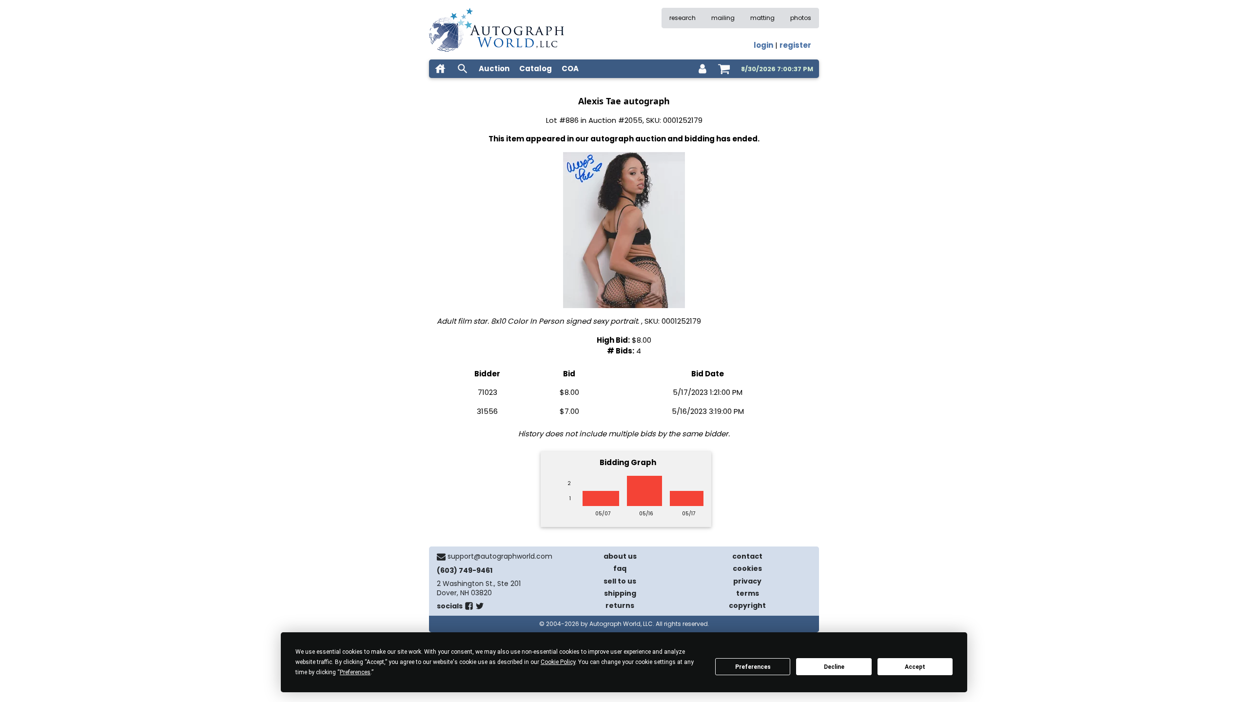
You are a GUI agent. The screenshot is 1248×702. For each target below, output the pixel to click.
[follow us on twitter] (479, 608)
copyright (747, 605)
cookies (747, 568)
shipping (620, 593)
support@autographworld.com (500, 556)
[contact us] (441, 556)
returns (619, 605)
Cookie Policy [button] (558, 662)
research (682, 18)
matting (762, 18)
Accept (915, 666)
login (763, 45)
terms (747, 593)
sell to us (620, 581)
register (795, 45)
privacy (747, 581)
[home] (440, 68)
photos (800, 18)
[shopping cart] (724, 68)
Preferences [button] (355, 672)
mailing (723, 18)
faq (619, 568)
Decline (834, 666)
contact (747, 556)
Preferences (753, 666)
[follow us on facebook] (469, 608)
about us (620, 556)
